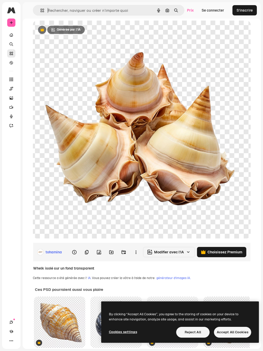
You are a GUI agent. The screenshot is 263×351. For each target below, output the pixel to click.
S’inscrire (245, 10)
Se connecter (213, 10)
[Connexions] (11, 322)
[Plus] (11, 341)
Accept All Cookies (232, 332)
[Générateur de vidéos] (11, 107)
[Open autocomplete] (40, 10)
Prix (190, 10)
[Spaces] (11, 89)
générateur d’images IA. (173, 278)
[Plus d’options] (136, 252)
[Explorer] (11, 63)
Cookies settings (123, 332)
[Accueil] (11, 35)
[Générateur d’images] (11, 98)
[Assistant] (11, 126)
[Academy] (11, 331)
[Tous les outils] (11, 79)
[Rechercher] (11, 44)
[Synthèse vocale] (11, 116)
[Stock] (11, 53)
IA (89, 278)
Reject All (193, 332)
